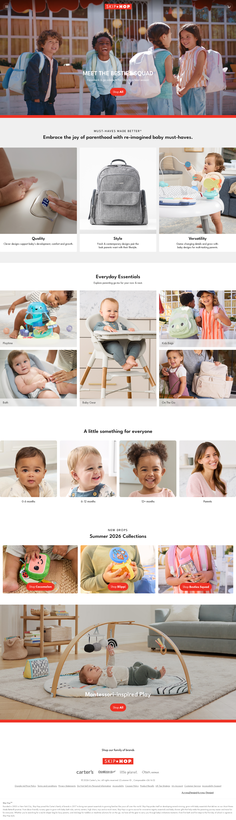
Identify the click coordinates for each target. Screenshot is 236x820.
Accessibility (118, 785)
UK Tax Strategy (162, 785)
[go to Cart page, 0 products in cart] (229, 6)
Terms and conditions (47, 785)
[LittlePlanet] (129, 773)
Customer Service (192, 785)
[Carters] (85, 772)
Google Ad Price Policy (25, 785)
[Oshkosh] (107, 772)
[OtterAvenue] (150, 772)
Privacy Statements (67, 785)
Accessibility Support (211, 785)
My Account (177, 785)
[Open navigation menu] (6, 6)
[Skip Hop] (118, 761)
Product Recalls (147, 785)
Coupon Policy (132, 785)
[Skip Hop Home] (118, 6)
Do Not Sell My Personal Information (94, 785)
